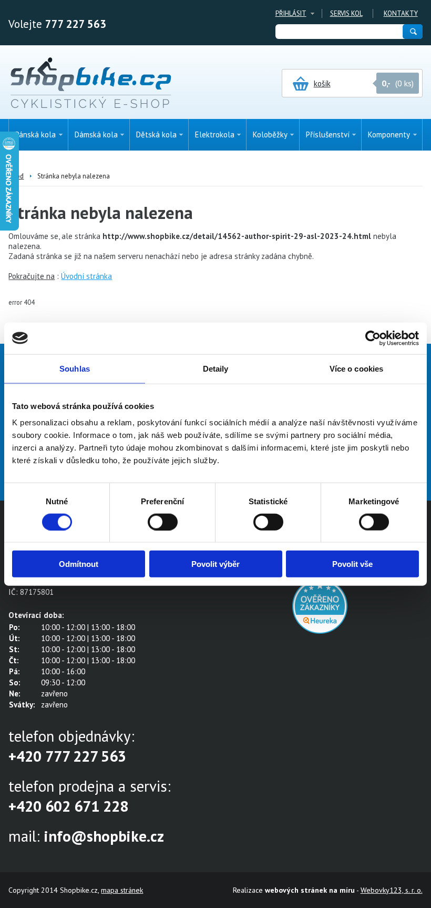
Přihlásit (290, 13)
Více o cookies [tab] (356, 368)
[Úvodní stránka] (90, 84)
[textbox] (338, 31)
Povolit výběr (215, 564)
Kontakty (401, 13)
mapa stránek (122, 890)
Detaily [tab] (216, 368)
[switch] (163, 521)
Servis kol (346, 13)
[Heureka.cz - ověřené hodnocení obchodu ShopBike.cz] (319, 631)
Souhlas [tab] (74, 368)
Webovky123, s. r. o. (392, 890)
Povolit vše (352, 564)
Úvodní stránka (86, 276)
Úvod (16, 176)
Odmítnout (78, 564)
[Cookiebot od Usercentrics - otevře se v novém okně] (373, 338)
